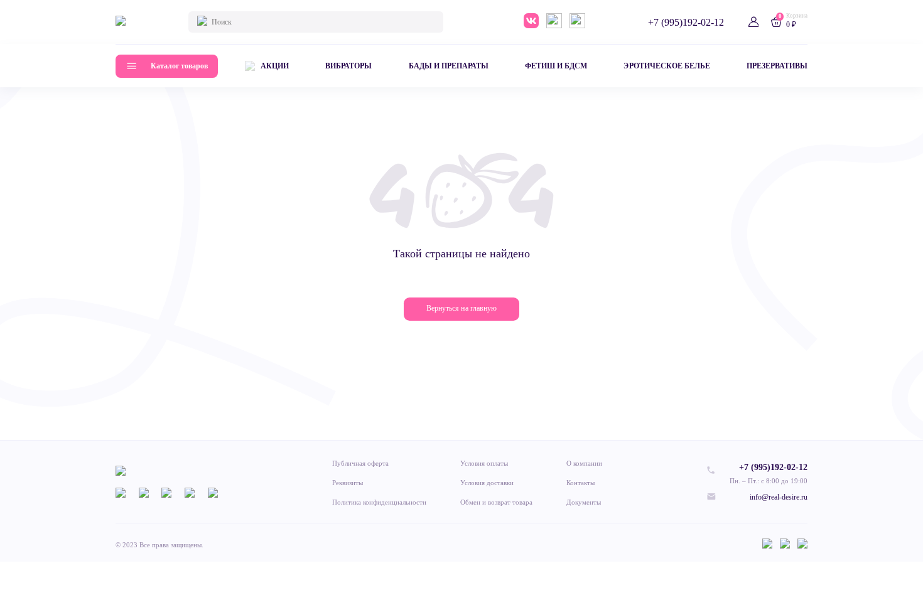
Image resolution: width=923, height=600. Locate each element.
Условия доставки (487, 482)
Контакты (580, 482)
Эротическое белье (666, 66)
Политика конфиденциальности (379, 502)
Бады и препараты (448, 66)
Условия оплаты (484, 463)
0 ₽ (791, 24)
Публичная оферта (360, 463)
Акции (275, 66)
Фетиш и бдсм (556, 66)
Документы (583, 502)
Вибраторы (348, 66)
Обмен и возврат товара (496, 502)
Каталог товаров (179, 66)
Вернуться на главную (461, 308)
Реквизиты (347, 482)
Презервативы (777, 66)
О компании (584, 463)
